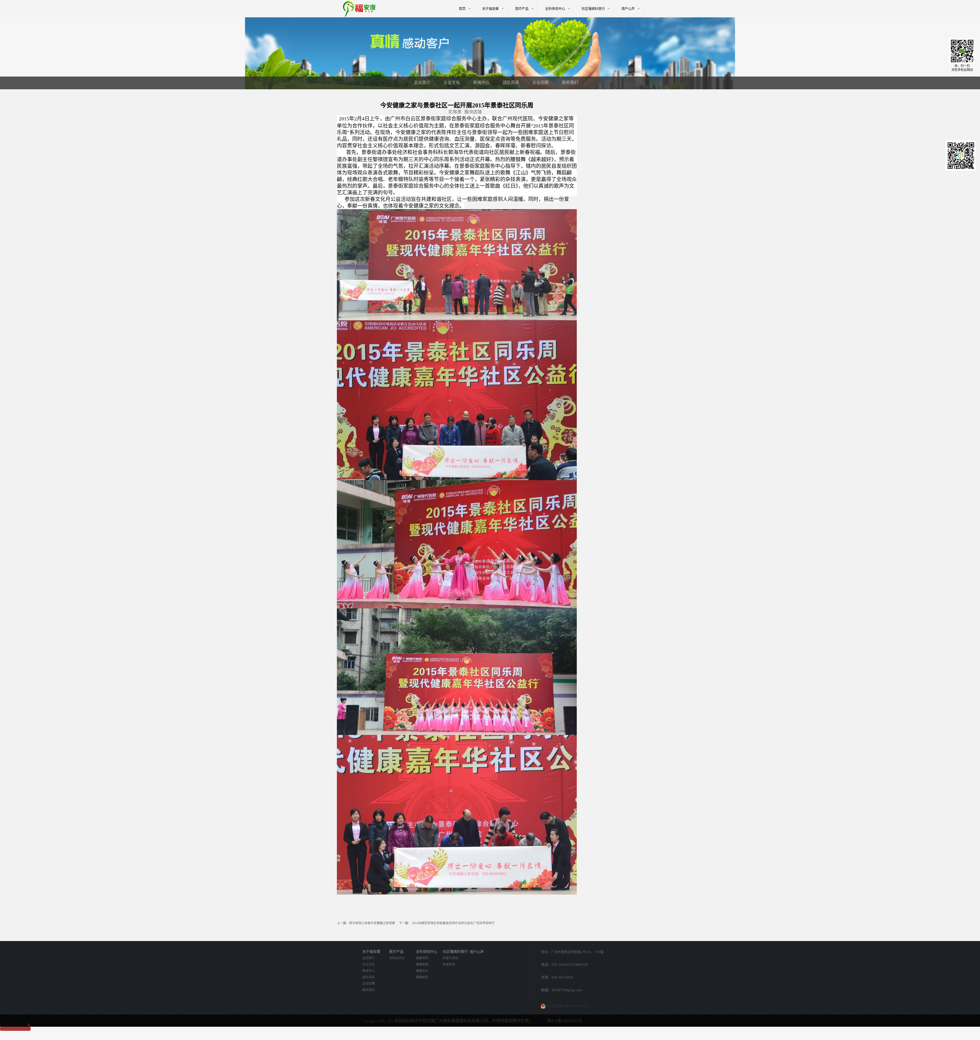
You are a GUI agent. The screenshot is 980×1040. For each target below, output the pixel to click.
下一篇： (447, 923)
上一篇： (366, 923)
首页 (462, 8)
